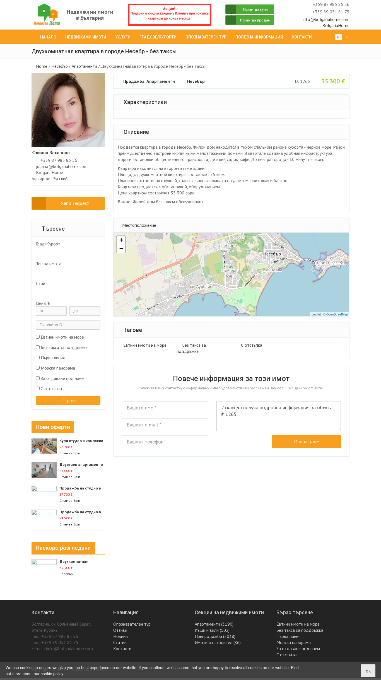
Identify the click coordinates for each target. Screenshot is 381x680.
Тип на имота (48, 263)
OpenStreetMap (337, 314)
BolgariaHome (335, 25)
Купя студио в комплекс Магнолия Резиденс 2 (81, 441)
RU (338, 37)
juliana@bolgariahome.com (62, 166)
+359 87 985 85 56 (58, 160)
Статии (120, 642)
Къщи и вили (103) (212, 630)
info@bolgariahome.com (326, 19)
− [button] (121, 248)
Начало (48, 37)
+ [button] (121, 240)
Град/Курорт (48, 244)
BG (346, 37)
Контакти (302, 37)
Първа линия (53, 357)
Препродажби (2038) (215, 636)
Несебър (59, 66)
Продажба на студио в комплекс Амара (80, 488)
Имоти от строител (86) (218, 642)
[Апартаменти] (65, 271)
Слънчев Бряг (69, 453)
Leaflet (316, 314)
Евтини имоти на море (145, 345)
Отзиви (120, 630)
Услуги (123, 37)
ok (368, 670)
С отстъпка (251, 345)
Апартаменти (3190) (214, 624)
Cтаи (40, 283)
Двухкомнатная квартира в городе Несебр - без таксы (77, 562)
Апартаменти (84, 66)
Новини (120, 636)
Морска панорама (58, 368)
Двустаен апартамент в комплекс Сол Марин (81, 464)
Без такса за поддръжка (64, 347)
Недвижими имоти (85, 37)
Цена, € (43, 303)
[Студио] (65, 291)
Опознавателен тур (205, 37)
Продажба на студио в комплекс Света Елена (80, 512)
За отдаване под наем (62, 378)
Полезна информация (259, 37)
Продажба (133, 81)
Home (41, 66)
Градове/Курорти (158, 37)
